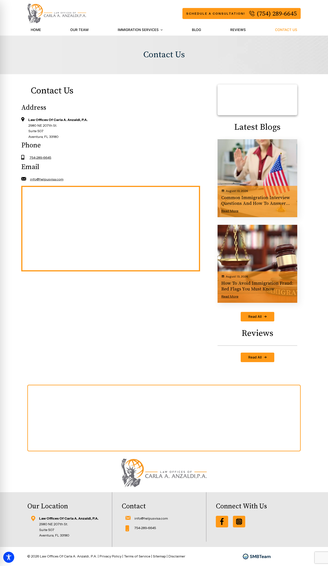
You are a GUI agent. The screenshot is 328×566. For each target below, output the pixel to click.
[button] (161, 30)
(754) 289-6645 (277, 13)
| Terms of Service (136, 556)
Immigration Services (138, 30)
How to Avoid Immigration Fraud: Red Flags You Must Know (257, 286)
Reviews (238, 30)
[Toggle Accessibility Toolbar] (9, 557)
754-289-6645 (40, 158)
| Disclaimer (176, 556)
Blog (196, 30)
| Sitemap (159, 556)
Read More (229, 211)
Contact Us (286, 30)
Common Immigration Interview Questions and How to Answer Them (255, 201)
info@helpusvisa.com (46, 179)
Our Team (79, 30)
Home (36, 30)
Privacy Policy (110, 556)
